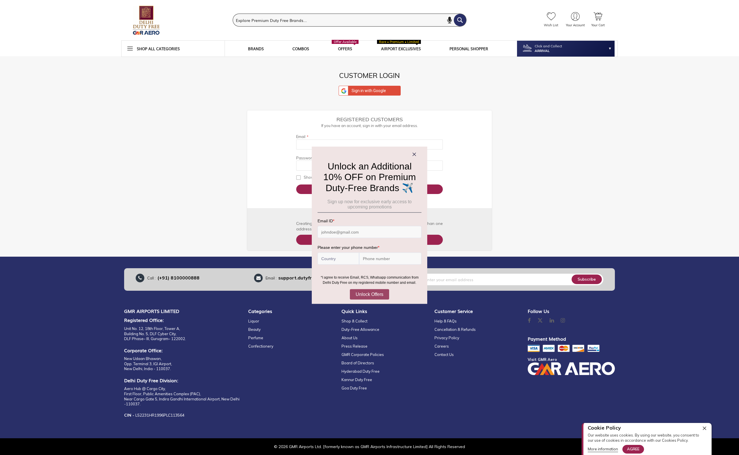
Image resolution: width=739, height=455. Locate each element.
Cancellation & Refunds (455, 329)
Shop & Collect (354, 321)
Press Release (354, 346)
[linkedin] (552, 320)
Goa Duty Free (354, 388)
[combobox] (349, 20)
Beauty (254, 329)
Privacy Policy (446, 337)
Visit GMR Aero (542, 359)
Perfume (255, 337)
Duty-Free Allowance (360, 329)
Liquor (253, 321)
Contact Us (444, 354)
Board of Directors (357, 363)
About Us (349, 337)
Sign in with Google (369, 90)
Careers (441, 346)
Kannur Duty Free (356, 379)
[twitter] (540, 320)
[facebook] (529, 320)
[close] (704, 428)
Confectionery (260, 346)
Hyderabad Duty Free (360, 371)
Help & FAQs (445, 321)
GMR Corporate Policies (362, 354)
